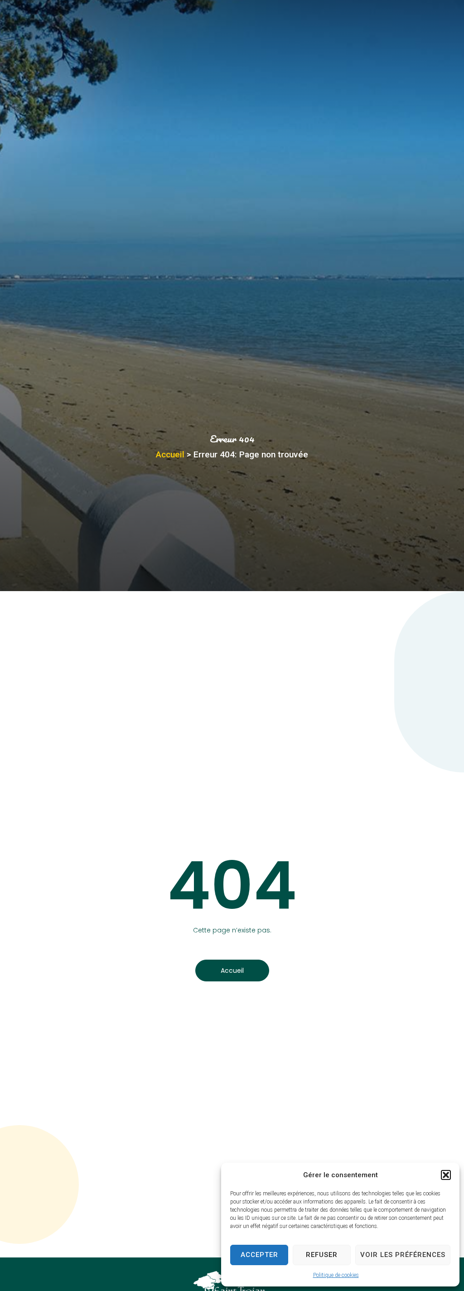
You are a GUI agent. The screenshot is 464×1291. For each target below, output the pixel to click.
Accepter (259, 1255)
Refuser (322, 1255)
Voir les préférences (402, 1255)
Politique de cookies (336, 1275)
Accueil (170, 454)
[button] (445, 1174)
